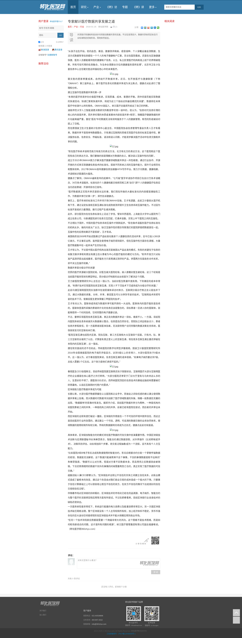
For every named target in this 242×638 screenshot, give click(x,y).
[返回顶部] (236, 612)
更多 (152, 7)
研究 (84, 7)
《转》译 (138, 7)
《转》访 (111, 7)
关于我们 (42, 611)
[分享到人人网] (155, 28)
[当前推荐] (236, 620)
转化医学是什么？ (56, 22)
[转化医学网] (52, 7)
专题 (125, 7)
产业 (96, 7)
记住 (42, 42)
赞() (115, 27)
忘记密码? (60, 42)
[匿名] (71, 561)
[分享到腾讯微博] (152, 28)
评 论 (155, 572)
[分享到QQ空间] (145, 28)
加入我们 (42, 615)
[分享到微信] (158, 28)
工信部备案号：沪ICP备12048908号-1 (121, 634)
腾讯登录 (58, 50)
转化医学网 (135, 631)
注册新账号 (52, 55)
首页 (73, 7)
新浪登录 (45, 50)
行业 (82, 27)
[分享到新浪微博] (148, 28)
